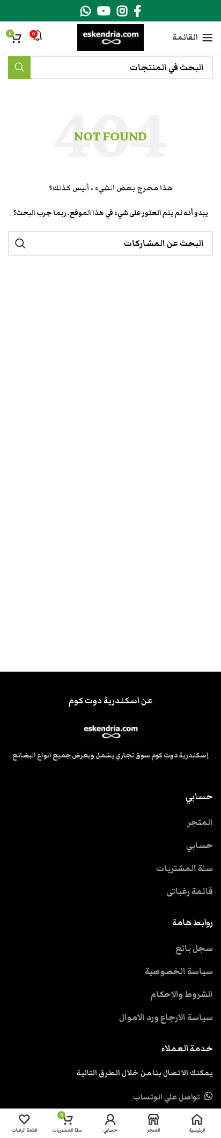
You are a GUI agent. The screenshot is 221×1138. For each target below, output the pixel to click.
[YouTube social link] (104, 11)
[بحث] (19, 67)
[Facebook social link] (137, 11)
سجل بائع (194, 948)
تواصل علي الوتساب (166, 1097)
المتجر (200, 822)
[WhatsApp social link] (85, 11)
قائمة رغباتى (189, 891)
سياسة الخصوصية (179, 971)
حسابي (199, 845)
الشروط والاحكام (181, 994)
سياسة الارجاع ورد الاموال (166, 1017)
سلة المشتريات (184, 868)
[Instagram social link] (122, 11)
